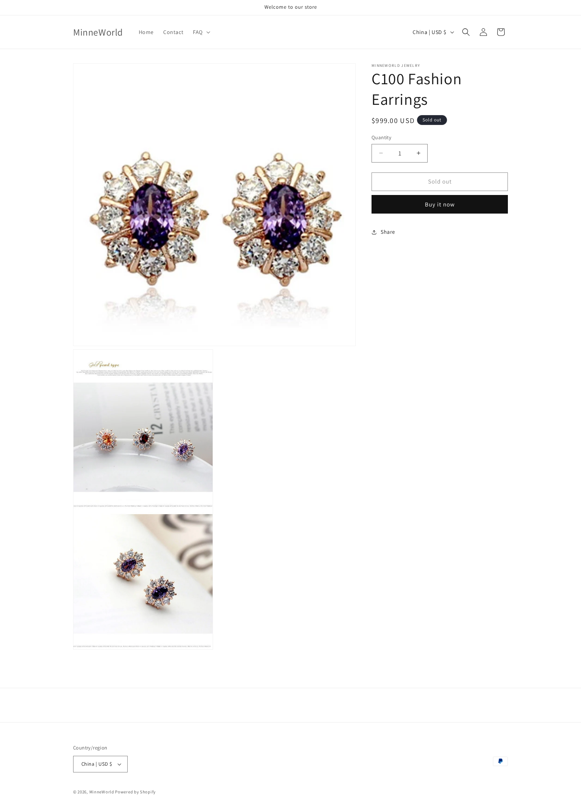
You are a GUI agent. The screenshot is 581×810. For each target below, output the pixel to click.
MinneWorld (101, 792)
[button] (200, 32)
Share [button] (388, 231)
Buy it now (440, 204)
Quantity (381, 137)
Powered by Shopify (135, 792)
